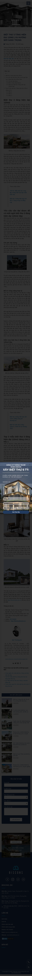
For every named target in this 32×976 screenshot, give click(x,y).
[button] (29, 464)
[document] (16, 488)
